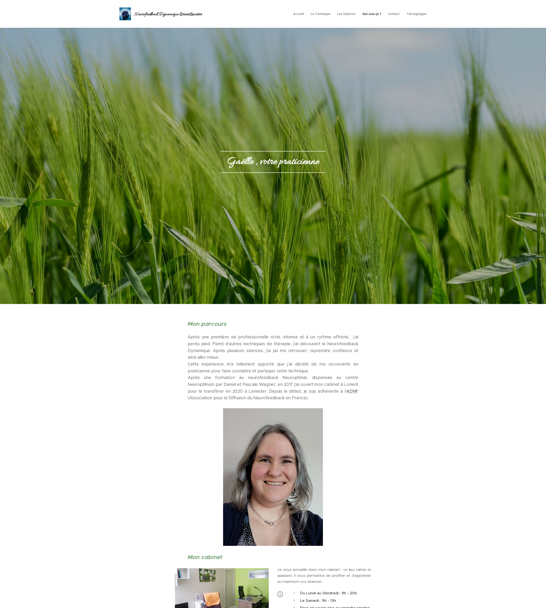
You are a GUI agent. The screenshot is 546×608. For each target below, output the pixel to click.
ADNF (352, 391)
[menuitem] (299, 14)
